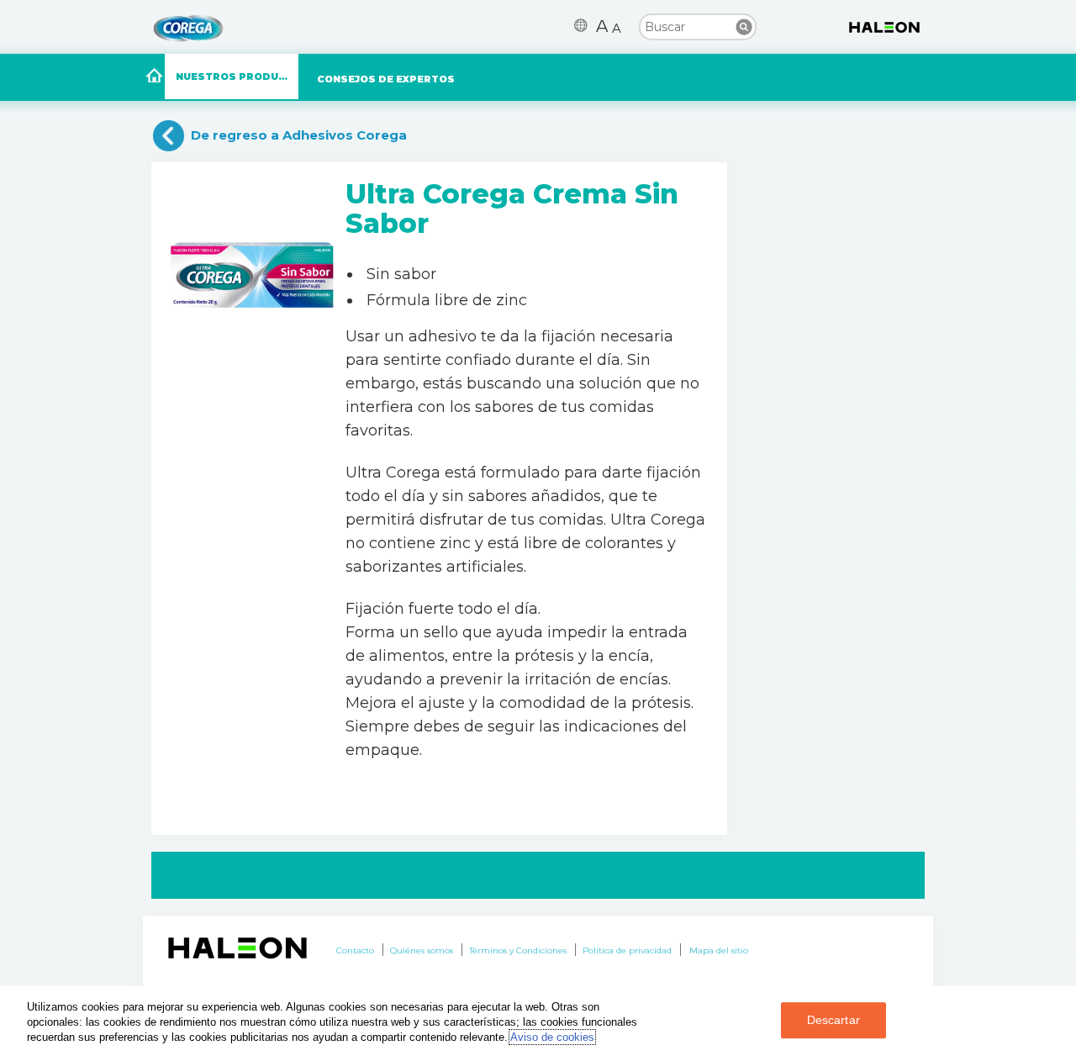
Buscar (744, 26)
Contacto (355, 950)
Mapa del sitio (718, 950)
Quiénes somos (421, 950)
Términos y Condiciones (518, 950)
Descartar (833, 1020)
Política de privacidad (627, 950)
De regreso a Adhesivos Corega (299, 135)
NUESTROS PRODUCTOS (237, 76)
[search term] (698, 26)
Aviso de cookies (552, 1037)
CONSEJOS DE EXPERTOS (386, 79)
